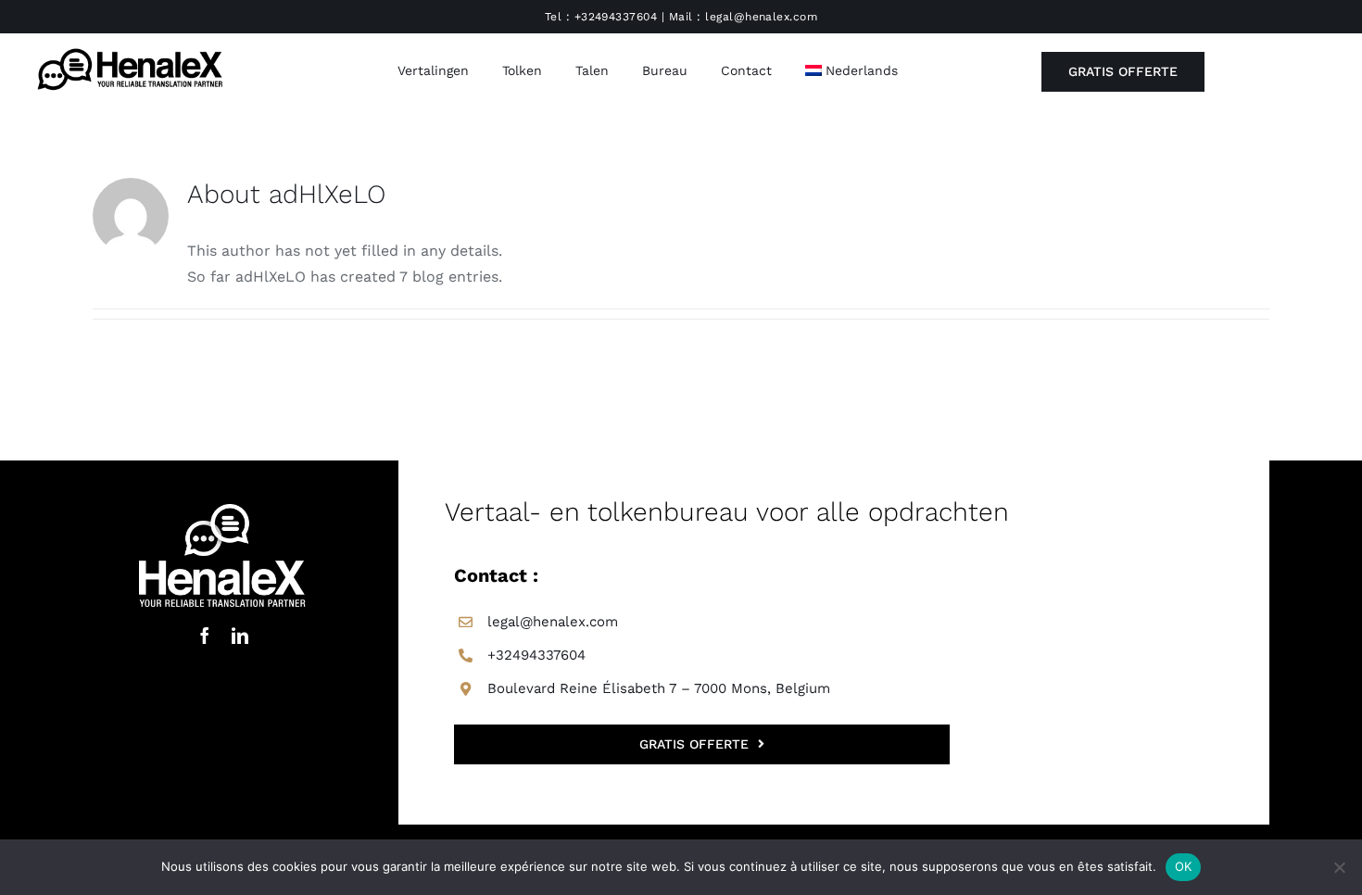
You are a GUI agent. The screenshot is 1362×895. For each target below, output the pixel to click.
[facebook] (204, 635)
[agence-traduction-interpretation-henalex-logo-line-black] (129, 49)
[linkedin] (240, 635)
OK (1183, 866)
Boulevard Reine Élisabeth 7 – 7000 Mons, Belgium (658, 688)
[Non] (1339, 867)
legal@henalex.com (761, 16)
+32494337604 (616, 16)
